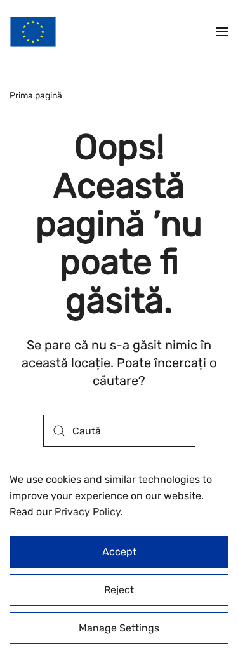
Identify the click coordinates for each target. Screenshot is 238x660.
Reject (119, 590)
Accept (119, 552)
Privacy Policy (88, 512)
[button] (222, 32)
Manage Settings (119, 628)
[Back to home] (33, 32)
